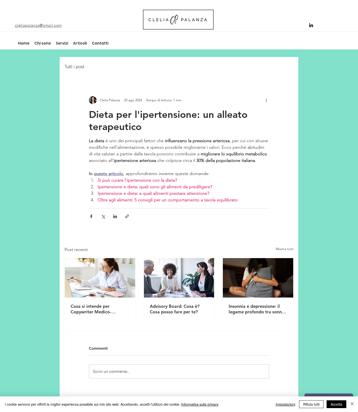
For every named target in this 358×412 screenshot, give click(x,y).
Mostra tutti (284, 249)
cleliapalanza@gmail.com (38, 25)
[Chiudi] (352, 404)
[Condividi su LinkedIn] (115, 216)
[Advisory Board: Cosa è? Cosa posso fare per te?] (179, 278)
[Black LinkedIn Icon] (311, 25)
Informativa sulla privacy (199, 404)
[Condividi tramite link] (127, 216)
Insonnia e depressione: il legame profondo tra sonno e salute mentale (256, 309)
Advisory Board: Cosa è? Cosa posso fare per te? (174, 309)
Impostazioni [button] (285, 404)
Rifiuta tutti (311, 404)
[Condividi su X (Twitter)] (103, 216)
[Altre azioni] (266, 100)
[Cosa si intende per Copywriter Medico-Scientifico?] (100, 278)
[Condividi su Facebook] (91, 216)
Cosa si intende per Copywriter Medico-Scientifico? (91, 309)
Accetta (336, 404)
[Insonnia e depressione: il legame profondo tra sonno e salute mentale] (258, 278)
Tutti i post (74, 66)
